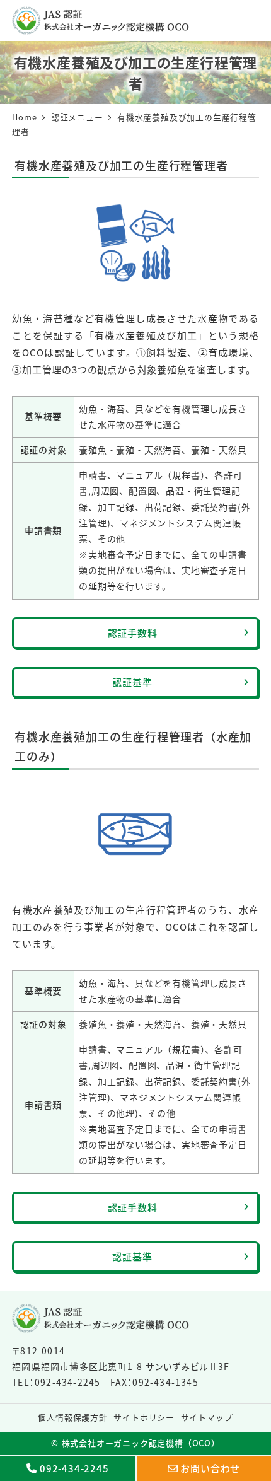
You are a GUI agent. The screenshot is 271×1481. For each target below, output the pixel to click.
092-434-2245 (74, 1468)
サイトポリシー (144, 1417)
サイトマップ (207, 1417)
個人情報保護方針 (72, 1417)
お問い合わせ (210, 1468)
